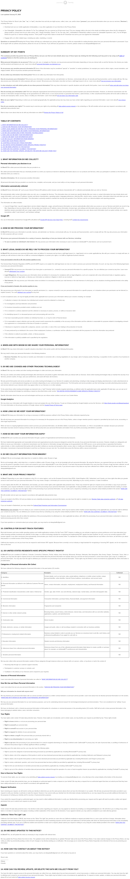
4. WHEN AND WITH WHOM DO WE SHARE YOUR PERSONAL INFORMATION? (25, 131)
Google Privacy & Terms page (53, 405)
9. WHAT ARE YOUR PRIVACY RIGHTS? (13, 141)
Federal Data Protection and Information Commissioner (50, 505)
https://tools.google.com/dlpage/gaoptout (116, 403)
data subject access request (26, 877)
